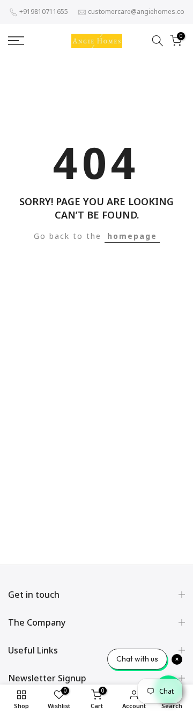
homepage (132, 236)
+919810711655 (43, 11)
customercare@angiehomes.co (136, 11)
